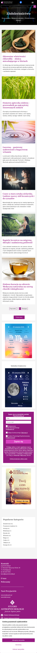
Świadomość (6, 523)
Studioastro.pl (10, 429)
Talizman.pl (24, 433)
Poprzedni (13, 308)
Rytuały (5, 533)
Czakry (5, 540)
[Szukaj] (34, 6)
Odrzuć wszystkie (18, 649)
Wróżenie (5, 535)
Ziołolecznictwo (29, 18)
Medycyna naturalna (17, 18)
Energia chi (6, 545)
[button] (32, 2)
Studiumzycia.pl (10, 438)
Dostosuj (18, 644)
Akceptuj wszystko (18, 640)
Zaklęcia (5, 542)
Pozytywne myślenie (9, 526)
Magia (5, 538)
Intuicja (5, 528)
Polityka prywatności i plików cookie (18, 459)
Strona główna (6, 18)
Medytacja (6, 531)
